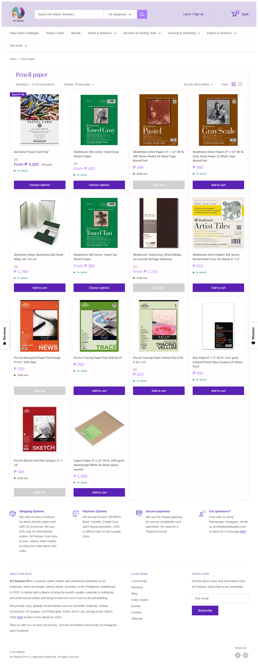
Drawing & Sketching (182, 33)
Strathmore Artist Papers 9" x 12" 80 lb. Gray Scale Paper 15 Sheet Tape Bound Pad (218, 156)
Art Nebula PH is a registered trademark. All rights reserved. (45, 656)
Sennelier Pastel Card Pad (31, 151)
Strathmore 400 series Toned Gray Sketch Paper (96, 154)
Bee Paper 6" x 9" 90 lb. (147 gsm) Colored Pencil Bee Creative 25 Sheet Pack (217, 362)
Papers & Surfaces (219, 33)
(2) (16, 159)
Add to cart (218, 185)
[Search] (142, 14)
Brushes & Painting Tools (140, 33)
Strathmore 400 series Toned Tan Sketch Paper (95, 257)
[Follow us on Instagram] (245, 655)
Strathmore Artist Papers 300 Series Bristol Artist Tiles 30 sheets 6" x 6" (216, 257)
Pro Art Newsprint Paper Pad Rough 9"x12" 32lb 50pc (37, 360)
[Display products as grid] (233, 84)
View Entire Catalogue (24, 33)
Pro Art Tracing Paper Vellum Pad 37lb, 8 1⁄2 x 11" (158, 360)
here (243, 531)
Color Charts (139, 599)
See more (16, 45)
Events (136, 606)
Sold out (158, 185)
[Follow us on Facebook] (238, 655)
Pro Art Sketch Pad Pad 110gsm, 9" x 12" (38, 463)
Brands (76, 33)
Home (13, 58)
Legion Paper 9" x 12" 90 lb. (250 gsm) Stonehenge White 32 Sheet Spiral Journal (99, 465)
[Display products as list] (240, 84)
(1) (16, 266)
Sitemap (136, 618)
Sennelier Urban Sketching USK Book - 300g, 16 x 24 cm (39, 257)
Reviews (137, 587)
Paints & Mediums (100, 33)
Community (139, 581)
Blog (134, 593)
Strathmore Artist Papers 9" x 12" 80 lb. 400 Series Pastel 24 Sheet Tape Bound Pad (158, 156)
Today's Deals (55, 33)
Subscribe (205, 610)
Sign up (198, 14)
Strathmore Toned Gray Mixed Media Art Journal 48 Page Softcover (157, 257)
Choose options (39, 185)
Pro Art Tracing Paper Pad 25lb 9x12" (98, 357)
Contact (136, 612)
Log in (187, 14)
